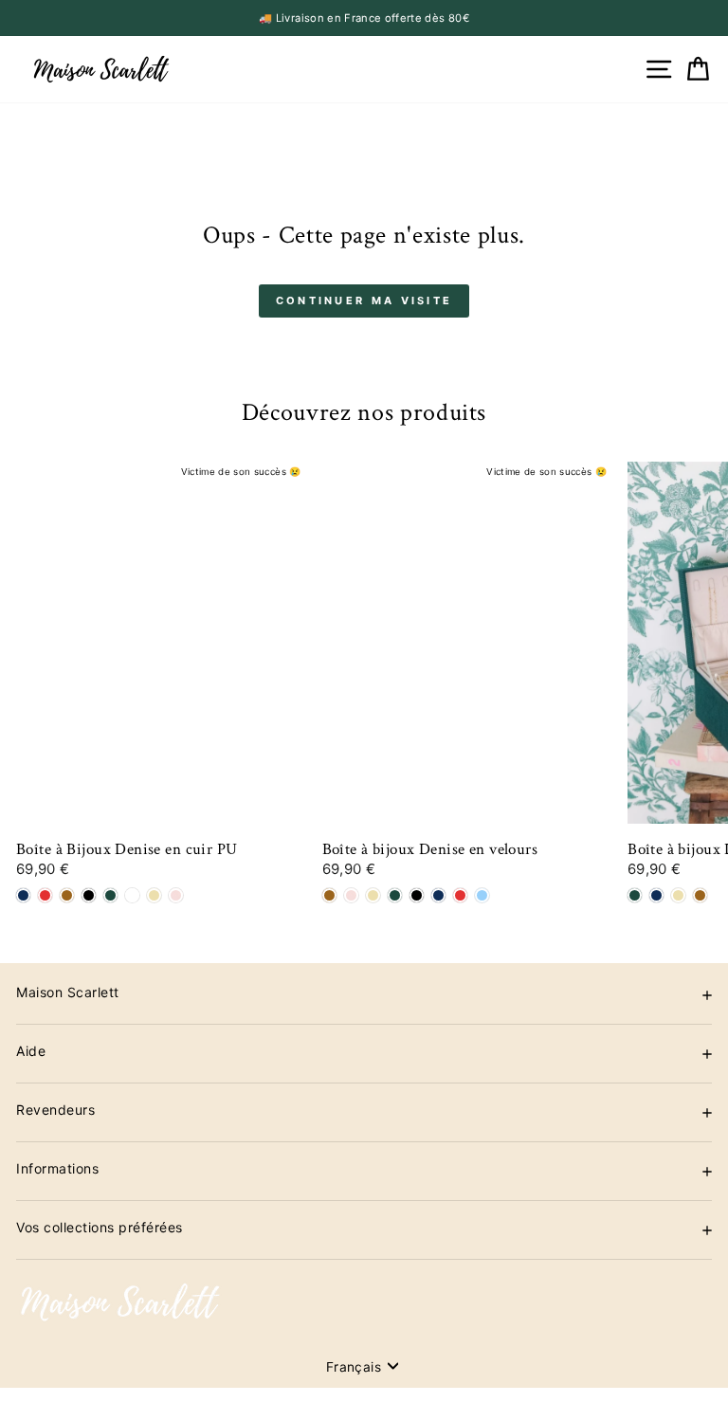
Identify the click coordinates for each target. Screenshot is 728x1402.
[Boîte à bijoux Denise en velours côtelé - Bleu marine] (656, 895)
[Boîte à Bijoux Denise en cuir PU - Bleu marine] (23, 895)
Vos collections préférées (99, 1227)
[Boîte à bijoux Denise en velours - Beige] (373, 895)
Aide (31, 1051)
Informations (57, 1168)
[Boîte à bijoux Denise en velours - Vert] (395, 895)
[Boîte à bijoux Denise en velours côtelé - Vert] (635, 895)
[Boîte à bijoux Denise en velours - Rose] (351, 895)
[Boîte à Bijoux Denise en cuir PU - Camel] (67, 895)
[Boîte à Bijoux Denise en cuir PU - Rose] (176, 895)
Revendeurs (55, 1110)
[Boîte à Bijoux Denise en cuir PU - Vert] (110, 895)
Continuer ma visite (364, 300)
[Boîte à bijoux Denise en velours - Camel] (329, 895)
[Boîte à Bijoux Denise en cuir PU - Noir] (89, 895)
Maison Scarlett (67, 992)
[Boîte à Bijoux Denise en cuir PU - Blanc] (132, 895)
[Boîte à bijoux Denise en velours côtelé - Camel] (700, 895)
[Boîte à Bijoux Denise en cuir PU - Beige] (154, 895)
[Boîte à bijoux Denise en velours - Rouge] (460, 895)
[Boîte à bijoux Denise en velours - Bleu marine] (438, 895)
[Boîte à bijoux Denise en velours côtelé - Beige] (678, 895)
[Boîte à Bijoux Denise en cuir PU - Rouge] (45, 895)
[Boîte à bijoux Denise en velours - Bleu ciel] (482, 895)
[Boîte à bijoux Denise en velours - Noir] (417, 895)
